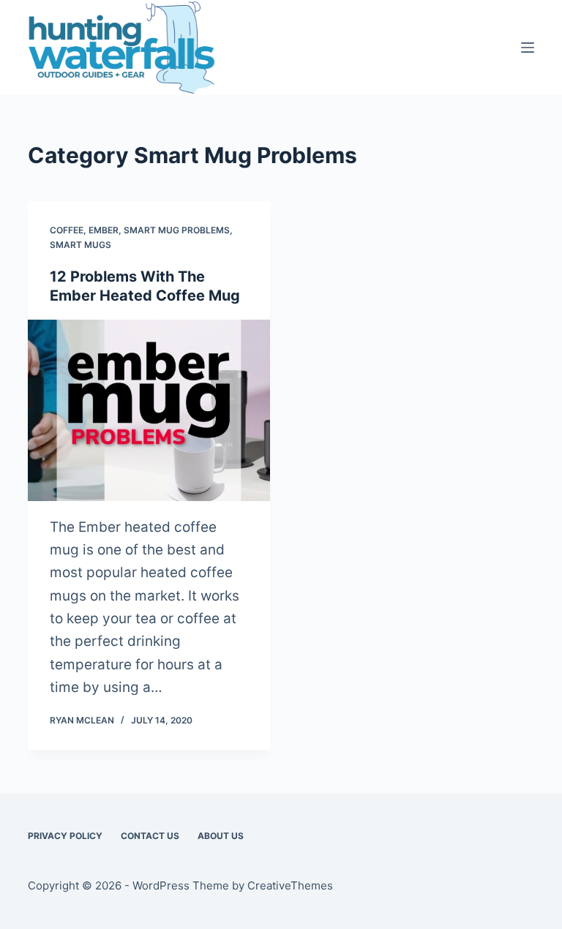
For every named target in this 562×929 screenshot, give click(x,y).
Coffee (66, 230)
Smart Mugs (80, 244)
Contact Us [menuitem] (150, 835)
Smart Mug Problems (177, 230)
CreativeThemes (290, 885)
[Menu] (527, 47)
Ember (104, 230)
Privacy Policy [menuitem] (65, 835)
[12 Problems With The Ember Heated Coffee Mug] (149, 410)
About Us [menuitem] (221, 835)
